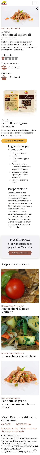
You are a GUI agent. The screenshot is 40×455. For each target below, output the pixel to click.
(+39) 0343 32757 (12, 446)
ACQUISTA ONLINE (20, 253)
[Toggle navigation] (35, 3)
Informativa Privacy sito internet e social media (19, 429)
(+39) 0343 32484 (31, 446)
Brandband (31, 451)
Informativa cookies (9, 428)
